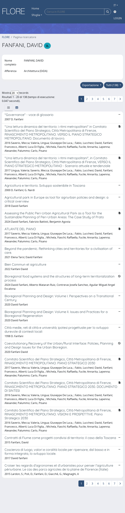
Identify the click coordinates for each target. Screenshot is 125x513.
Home (35, 8)
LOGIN (118, 18)
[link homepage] (15, 11)
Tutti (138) (112, 85)
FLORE (6, 37)
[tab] (9, 107)
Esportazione (90, 85)
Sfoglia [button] (36, 15)
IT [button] (115, 5)
